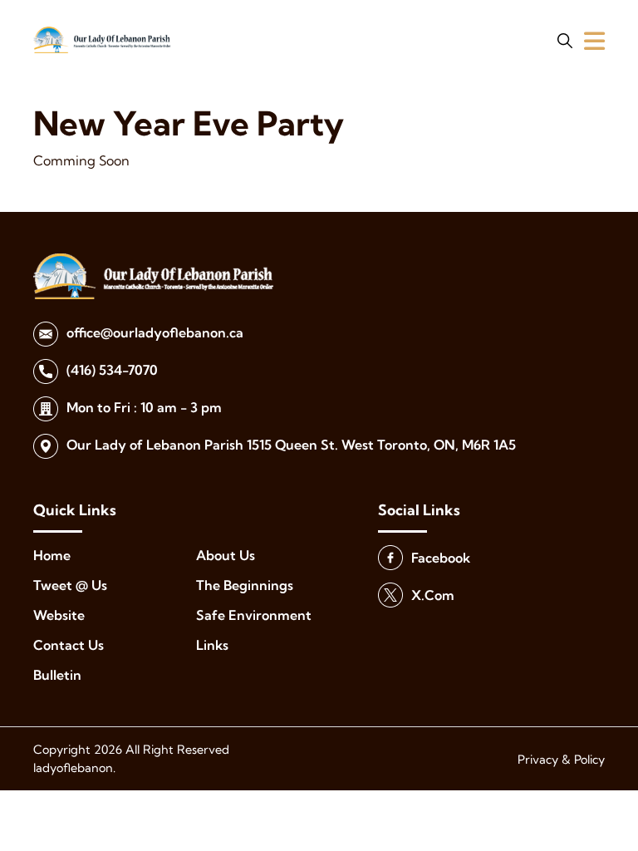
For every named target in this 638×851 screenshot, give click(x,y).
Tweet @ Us (70, 585)
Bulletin (57, 675)
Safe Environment (254, 615)
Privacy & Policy (561, 759)
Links (212, 645)
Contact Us (68, 645)
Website (59, 615)
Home (52, 555)
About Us (225, 555)
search (564, 40)
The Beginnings (244, 585)
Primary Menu (594, 39)
